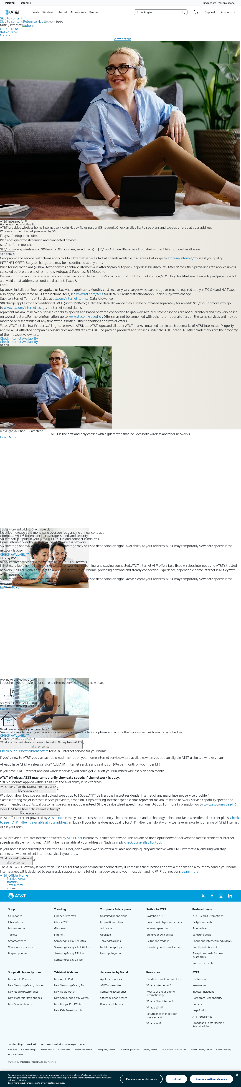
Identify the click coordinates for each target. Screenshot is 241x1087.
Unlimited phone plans (113, 916)
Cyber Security (223, 1049)
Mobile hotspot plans (112, 947)
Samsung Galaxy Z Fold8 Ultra (72, 947)
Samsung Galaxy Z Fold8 (69, 953)
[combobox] (158, 12)
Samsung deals (201, 934)
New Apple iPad (63, 979)
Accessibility (64, 1049)
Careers (197, 1004)
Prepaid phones (17, 953)
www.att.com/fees (89, 294)
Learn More (8, 437)
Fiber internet (16, 922)
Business (26, 2)
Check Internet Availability (19, 338)
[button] (27, 12)
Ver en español (226, 2)
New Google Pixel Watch (68, 1004)
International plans (111, 922)
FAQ (13, 558)
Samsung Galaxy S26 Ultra (70, 941)
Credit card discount (204, 947)
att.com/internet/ (181, 258)
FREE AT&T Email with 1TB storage (58, 1044)
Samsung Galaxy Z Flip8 (68, 959)
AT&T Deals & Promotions (207, 916)
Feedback (32, 1044)
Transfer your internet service (164, 947)
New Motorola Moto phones (25, 998)
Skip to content (11, 18)
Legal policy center (106, 1049)
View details (122, 39)
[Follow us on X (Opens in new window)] (203, 896)
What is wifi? (153, 1023)
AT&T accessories (110, 985)
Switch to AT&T (155, 916)
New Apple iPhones (19, 979)
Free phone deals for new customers (207, 955)
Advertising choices (129, 1049)
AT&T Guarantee (202, 1016)
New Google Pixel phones (23, 991)
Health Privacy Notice (201, 1049)
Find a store (209, 2)
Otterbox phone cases (113, 998)
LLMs (82, 1044)
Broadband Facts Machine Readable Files (208, 1024)
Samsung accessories (113, 991)
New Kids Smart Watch (68, 1010)
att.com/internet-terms (70, 298)
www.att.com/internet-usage (25, 307)
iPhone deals (200, 928)
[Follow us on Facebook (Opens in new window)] (212, 896)
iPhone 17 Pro (62, 922)
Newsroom (199, 985)
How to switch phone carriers (164, 922)
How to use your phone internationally (160, 993)
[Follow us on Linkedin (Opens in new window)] (230, 896)
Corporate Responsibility (207, 998)
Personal (10, 2)
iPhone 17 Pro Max (65, 916)
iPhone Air (60, 928)
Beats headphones (111, 1004)
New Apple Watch (64, 991)
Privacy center (150, 1049)
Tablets (12, 934)
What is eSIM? (154, 1007)
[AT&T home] (12, 12)
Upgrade (105, 934)
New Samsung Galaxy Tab (69, 985)
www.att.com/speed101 (85, 316)
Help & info (199, 1010)
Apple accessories (111, 979)
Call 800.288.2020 (12, 709)
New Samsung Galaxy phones (26, 985)
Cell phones (15, 916)
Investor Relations (203, 991)
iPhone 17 (59, 934)
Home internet (17, 928)
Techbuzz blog (15, 1044)
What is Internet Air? (158, 985)
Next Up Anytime (110, 953)
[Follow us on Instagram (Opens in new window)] (221, 896)
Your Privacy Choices (171, 1049)
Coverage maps (29, 1049)
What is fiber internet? (159, 1001)
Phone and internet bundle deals (212, 941)
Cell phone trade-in (157, 941)
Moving (5, 558)
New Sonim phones (20, 1004)
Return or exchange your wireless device (161, 1015)
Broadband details (83, 1049)
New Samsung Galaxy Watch (71, 998)
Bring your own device (159, 934)
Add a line (106, 928)
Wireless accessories (20, 947)
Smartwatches (17, 941)
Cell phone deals (202, 922)
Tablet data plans (110, 941)
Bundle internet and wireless (163, 979)
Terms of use (47, 1049)
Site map (12, 1049)
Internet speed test (158, 928)
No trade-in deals (202, 963)
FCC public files (15, 1054)
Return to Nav (33, 21)
